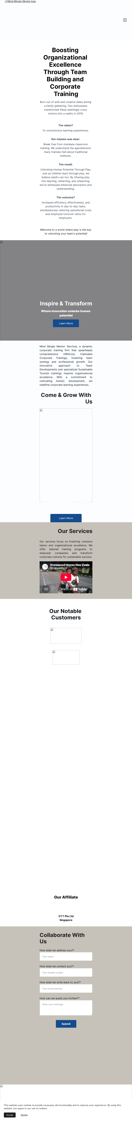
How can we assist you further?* (60, 998)
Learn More (66, 323)
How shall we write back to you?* (60, 982)
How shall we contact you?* (57, 966)
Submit (66, 1023)
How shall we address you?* (57, 950)
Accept (9, 1115)
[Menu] (125, 20)
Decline (24, 1115)
